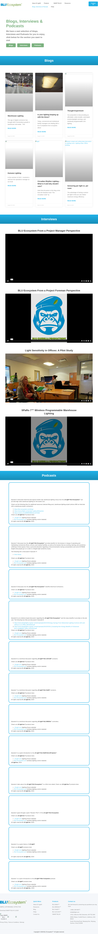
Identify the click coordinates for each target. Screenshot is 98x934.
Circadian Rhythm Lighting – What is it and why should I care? (49, 183)
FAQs (52, 6)
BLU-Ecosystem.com (20, 729)
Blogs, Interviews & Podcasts (40, 6)
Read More (12, 128)
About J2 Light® (36, 3)
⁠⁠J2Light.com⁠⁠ (17, 561)
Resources (68, 3)
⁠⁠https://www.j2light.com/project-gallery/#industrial (29, 511)
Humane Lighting (14, 173)
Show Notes (17, 554)
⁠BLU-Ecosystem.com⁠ (20, 635)
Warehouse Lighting (15, 116)
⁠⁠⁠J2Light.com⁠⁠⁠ (17, 517)
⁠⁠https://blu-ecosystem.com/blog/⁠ (23, 509)
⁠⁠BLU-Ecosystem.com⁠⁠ (20, 563)
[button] (49, 258)
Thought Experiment (75, 111)
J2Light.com (17, 727)
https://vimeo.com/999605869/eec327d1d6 (27, 513)
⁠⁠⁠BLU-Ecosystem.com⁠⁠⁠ (20, 519)
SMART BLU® (58, 3)
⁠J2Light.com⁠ (17, 633)
